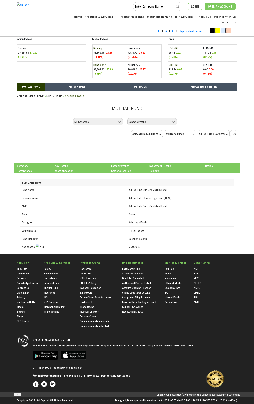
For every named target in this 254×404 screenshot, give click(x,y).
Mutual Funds (172, 297)
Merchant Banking (159, 17)
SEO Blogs (23, 321)
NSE (196, 269)
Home (78, 17)
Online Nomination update (94, 321)
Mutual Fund (54, 96)
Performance (24, 171)
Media (20, 307)
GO (234, 134)
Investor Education (90, 288)
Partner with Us (26, 302)
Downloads (23, 273)
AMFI (196, 302)
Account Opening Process (136, 288)
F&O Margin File (131, 269)
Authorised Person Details (137, 283)
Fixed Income (51, 273)
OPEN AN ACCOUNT (220, 6)
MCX (196, 278)
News (168, 273)
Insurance (49, 292)
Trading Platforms (131, 17)
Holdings (154, 171)
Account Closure (89, 316)
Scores (21, 311)
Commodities (51, 283)
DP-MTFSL (86, 273)
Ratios (209, 166)
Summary (22, 166)
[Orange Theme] (228, 30)
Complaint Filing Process (136, 297)
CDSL (197, 292)
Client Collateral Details (136, 292)
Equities (169, 269)
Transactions (51, 311)
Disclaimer (23, 292)
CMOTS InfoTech (170, 400)
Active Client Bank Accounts (96, 297)
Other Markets (173, 283)
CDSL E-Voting (88, 283)
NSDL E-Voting (88, 278)
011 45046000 (42, 367)
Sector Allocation (121, 171)
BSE (196, 273)
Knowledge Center (27, 283)
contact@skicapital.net (67, 367)
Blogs (20, 316)
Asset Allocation (64, 171)
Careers (21, 278)
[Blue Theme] (223, 30)
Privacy (21, 297)
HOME (40, 96)
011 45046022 (90, 375)
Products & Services (99, 17)
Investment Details (160, 166)
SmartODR (86, 292)
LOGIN (195, 6)
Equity (47, 269)
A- (173, 31)
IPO (46, 297)
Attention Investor (132, 273)
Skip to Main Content (191, 31)
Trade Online (87, 307)
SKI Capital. (42, 400)
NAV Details (61, 166)
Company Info (172, 288)
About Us (205, 17)
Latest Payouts (120, 166)
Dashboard (86, 302)
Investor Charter (89, 311)
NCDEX (197, 283)
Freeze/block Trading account (139, 302)
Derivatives (50, 278)
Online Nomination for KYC (95, 326)
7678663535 (70, 375)
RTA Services (184, 17)
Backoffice (86, 269)
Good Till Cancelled (133, 278)
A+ (159, 31)
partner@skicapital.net (115, 375)
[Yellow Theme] (217, 30)
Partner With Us (225, 17)
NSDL (197, 288)
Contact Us (228, 22)
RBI (196, 297)
